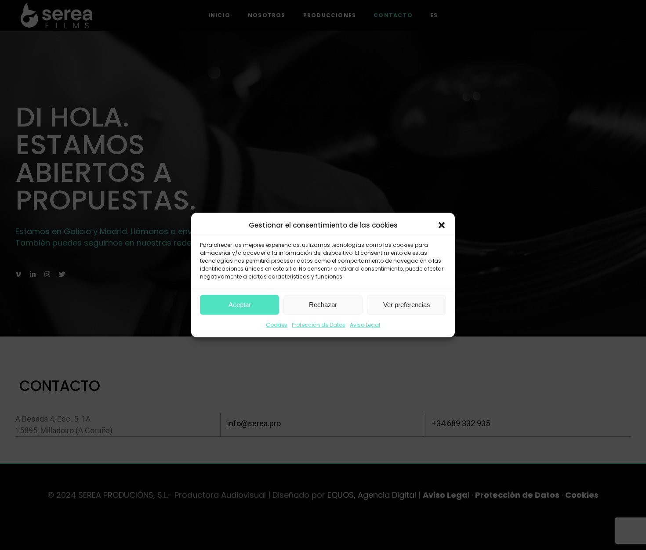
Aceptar (240, 304)
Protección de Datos (318, 325)
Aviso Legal (365, 325)
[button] (441, 225)
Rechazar (323, 304)
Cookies (276, 325)
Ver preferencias (406, 304)
